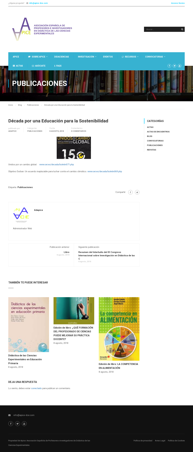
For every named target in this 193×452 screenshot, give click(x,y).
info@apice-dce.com (38, 3)
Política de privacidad (143, 440)
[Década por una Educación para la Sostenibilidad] (74, 147)
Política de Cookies (176, 440)
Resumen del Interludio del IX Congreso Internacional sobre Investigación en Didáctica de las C (106, 255)
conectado (36, 388)
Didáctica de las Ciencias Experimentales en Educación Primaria (25, 359)
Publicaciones (34, 131)
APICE (16, 57)
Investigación (86, 57)
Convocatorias (154, 57)
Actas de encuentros (158, 132)
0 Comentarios (78, 131)
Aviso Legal (160, 440)
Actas (19, 66)
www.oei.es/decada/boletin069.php (104, 171)
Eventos (108, 57)
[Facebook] (130, 192)
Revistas (151, 150)
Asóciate (40, 66)
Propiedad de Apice (17, 440)
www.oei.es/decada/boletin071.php (56, 164)
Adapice (12, 131)
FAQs (59, 66)
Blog (149, 136)
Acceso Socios (178, 3)
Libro (66, 252)
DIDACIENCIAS (61, 57)
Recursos (130, 57)
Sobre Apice (38, 57)
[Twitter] (137, 192)
